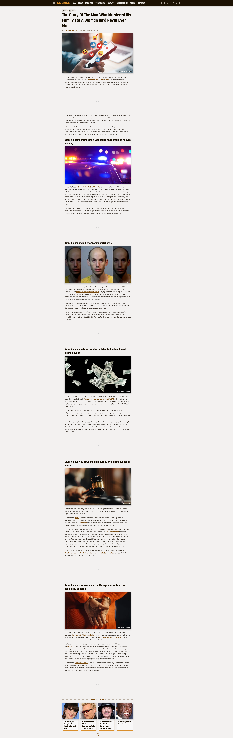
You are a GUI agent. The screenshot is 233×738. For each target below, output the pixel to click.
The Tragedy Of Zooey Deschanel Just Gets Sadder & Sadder (70, 725)
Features (141, 2)
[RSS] (179, 3)
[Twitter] (170, 3)
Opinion (133, 2)
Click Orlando (82, 523)
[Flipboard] (173, 3)
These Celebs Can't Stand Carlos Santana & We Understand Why (106, 725)
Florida (86, 399)
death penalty (77, 635)
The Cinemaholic (88, 635)
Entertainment (122, 2)
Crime (64, 10)
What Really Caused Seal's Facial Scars (124, 723)
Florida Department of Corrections (111, 637)
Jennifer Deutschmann (70, 30)
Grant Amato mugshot (124, 282)
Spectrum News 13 (81, 663)
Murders (72, 10)
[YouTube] (164, 3)
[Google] (176, 3)
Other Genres (100, 2)
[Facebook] (161, 3)
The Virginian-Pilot (112, 532)
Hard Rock (89, 2)
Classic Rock (78, 2)
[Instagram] (167, 3)
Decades (111, 2)
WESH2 (69, 646)
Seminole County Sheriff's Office (98, 80)
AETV (77, 518)
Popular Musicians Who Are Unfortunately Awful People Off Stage (88, 725)
